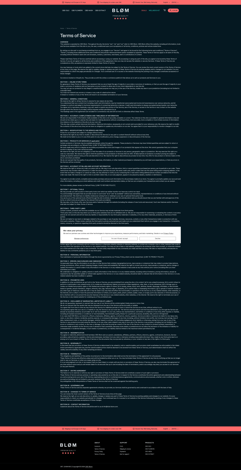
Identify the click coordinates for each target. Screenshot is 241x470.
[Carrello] (165, 10)
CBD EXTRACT (100, 10)
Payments (123, 451)
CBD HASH (89, 10)
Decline (157, 238)
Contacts (97, 446)
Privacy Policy (168, 233)
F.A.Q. (121, 446)
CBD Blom (88, 466)
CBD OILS (65, 10)
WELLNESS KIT (154, 10)
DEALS (144, 10)
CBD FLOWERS (77, 10)
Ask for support (124, 454)
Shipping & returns (125, 449)
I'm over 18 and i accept (119, 238)
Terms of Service (100, 449)
